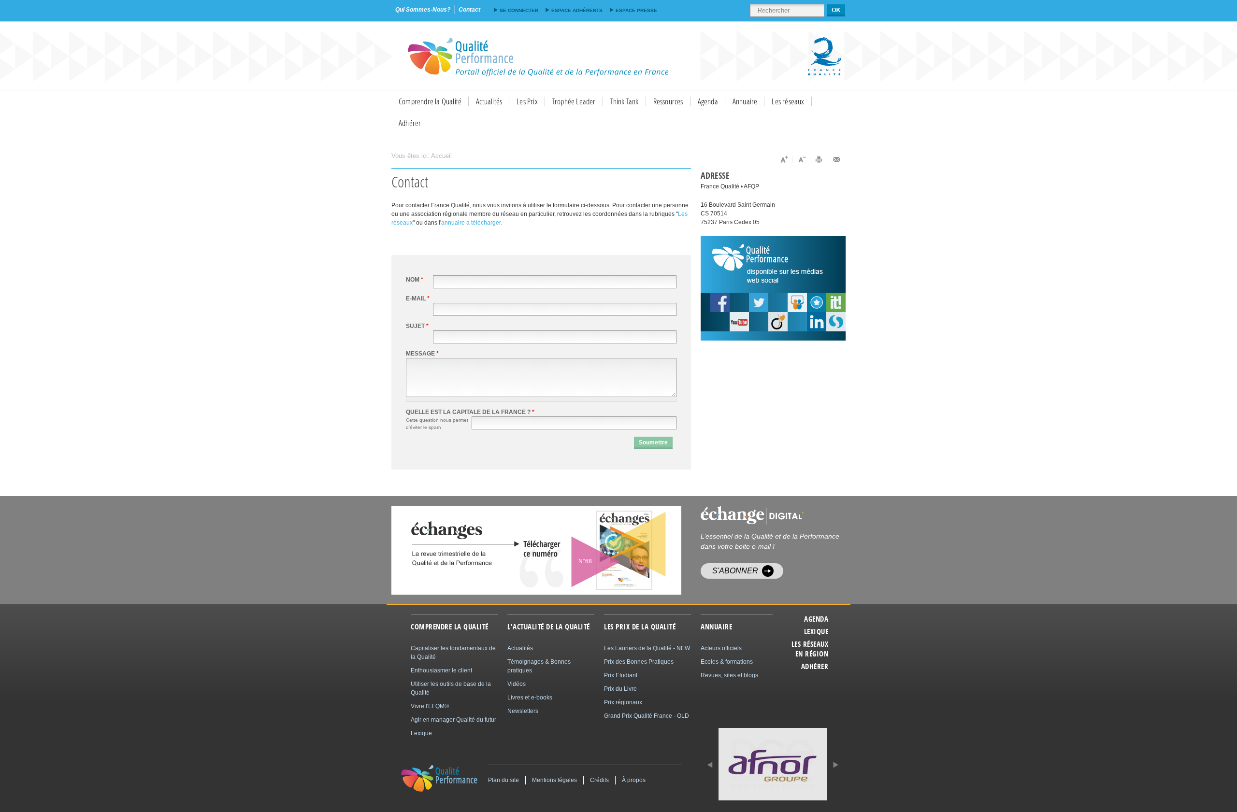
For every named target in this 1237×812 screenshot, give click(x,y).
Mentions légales (554, 780)
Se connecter (519, 10)
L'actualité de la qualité (548, 627)
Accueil (441, 155)
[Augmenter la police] (783, 159)
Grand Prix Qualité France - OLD (646, 715)
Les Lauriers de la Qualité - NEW (647, 648)
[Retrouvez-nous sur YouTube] (720, 302)
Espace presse (636, 10)
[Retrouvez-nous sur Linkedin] (816, 321)
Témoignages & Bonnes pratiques (539, 666)
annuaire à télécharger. (471, 222)
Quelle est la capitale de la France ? (470, 412)
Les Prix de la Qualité (640, 627)
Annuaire (745, 101)
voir (600, 550)
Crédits (599, 780)
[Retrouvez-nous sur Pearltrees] (816, 302)
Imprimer (819, 159)
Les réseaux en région (809, 649)
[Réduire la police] (801, 159)
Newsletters (522, 711)
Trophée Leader (574, 101)
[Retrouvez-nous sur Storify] (836, 321)
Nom (414, 279)
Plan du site (503, 780)
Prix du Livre (620, 688)
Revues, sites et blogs (729, 675)
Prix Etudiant (620, 675)
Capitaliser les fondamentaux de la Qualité (453, 652)
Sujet (417, 326)
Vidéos (516, 684)
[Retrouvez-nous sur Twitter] (758, 302)
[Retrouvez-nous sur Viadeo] (778, 321)
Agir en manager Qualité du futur (453, 719)
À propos (634, 780)
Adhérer (410, 122)
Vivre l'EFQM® (430, 706)
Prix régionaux (623, 702)
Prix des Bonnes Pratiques (639, 661)
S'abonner (735, 571)
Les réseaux (788, 101)
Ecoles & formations (727, 661)
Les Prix (527, 101)
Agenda (708, 101)
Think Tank (624, 101)
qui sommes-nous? (422, 9)
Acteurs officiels (721, 648)
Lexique (816, 631)
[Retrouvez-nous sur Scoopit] (836, 302)
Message (422, 353)
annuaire (716, 627)
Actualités (489, 101)
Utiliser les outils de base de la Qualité (451, 688)
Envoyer (837, 159)
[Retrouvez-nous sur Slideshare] (797, 302)
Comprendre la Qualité (430, 101)
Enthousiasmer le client (441, 670)
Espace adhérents (577, 10)
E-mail (418, 298)
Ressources (668, 101)
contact (469, 9)
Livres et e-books (529, 697)
